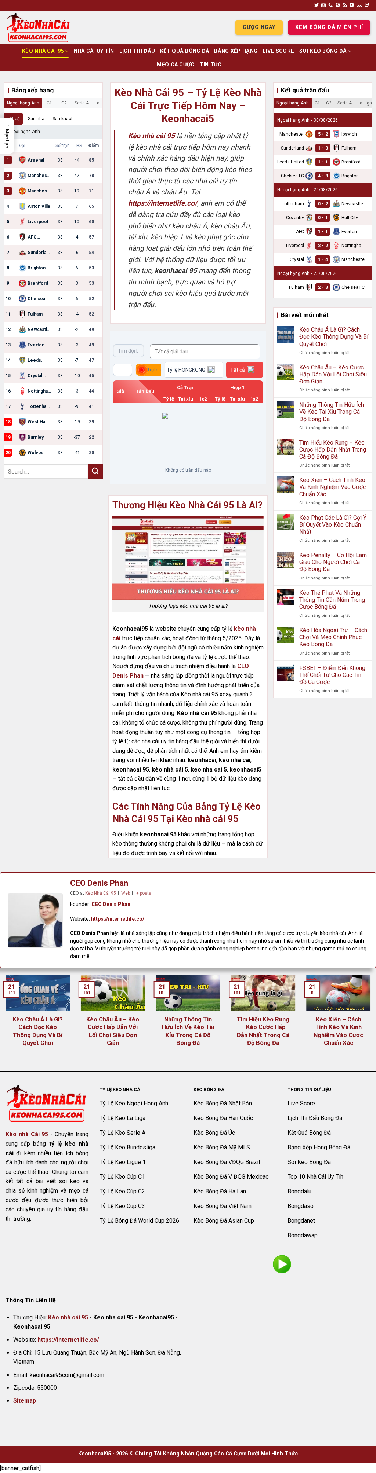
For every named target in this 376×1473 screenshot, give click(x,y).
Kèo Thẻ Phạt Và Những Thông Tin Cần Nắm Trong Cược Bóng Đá (332, 599)
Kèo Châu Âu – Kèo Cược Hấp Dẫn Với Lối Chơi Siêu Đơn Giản (333, 374)
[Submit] (95, 471)
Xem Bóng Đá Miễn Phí (329, 27)
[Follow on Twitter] (316, 5)
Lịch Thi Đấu (137, 51)
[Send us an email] (323, 5)
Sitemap (24, 1400)
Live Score (278, 51)
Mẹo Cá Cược (175, 65)
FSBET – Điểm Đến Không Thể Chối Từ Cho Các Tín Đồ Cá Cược (332, 674)
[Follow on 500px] (359, 5)
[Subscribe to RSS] (345, 5)
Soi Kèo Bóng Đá (322, 51)
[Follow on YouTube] (352, 5)
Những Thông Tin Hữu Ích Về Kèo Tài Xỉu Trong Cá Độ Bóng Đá (331, 411)
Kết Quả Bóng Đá (184, 51)
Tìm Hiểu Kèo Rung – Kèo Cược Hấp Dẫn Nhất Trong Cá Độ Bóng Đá (332, 449)
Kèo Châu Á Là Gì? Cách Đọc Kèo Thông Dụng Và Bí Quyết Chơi (333, 336)
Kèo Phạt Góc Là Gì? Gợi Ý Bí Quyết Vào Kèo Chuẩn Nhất (332, 524)
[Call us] (330, 5)
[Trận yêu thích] (122, 370)
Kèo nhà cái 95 (68, 1317)
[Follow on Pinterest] (338, 5)
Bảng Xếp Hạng (235, 51)
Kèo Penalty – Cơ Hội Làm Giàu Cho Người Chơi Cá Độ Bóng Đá (333, 562)
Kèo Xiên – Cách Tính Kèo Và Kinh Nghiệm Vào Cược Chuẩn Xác (332, 486)
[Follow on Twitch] (367, 5)
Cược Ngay (259, 27)
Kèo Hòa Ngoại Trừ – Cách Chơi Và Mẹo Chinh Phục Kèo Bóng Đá (333, 637)
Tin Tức (211, 65)
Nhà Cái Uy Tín (94, 51)
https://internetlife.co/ (117, 919)
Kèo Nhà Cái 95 (43, 51)
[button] (7, 136)
